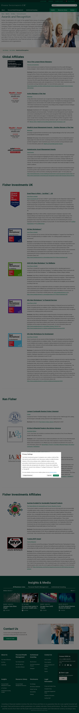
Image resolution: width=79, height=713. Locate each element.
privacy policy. (53, 472)
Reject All (49, 475)
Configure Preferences (27, 475)
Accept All (56, 475)
